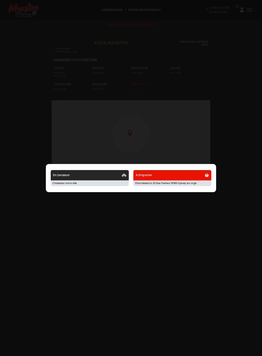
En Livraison (61, 175)
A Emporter (144, 175)
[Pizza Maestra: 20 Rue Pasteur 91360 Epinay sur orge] (172, 183)
